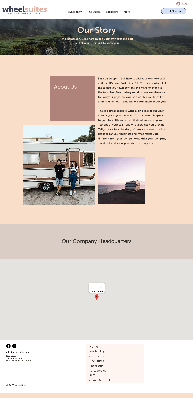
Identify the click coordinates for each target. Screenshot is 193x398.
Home (93, 346)
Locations (96, 366)
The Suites (96, 361)
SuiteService (97, 370)
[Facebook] (8, 346)
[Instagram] (14, 346)
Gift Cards (96, 356)
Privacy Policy (11, 356)
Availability (96, 351)
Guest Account (99, 380)
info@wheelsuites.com (18, 352)
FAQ (92, 375)
